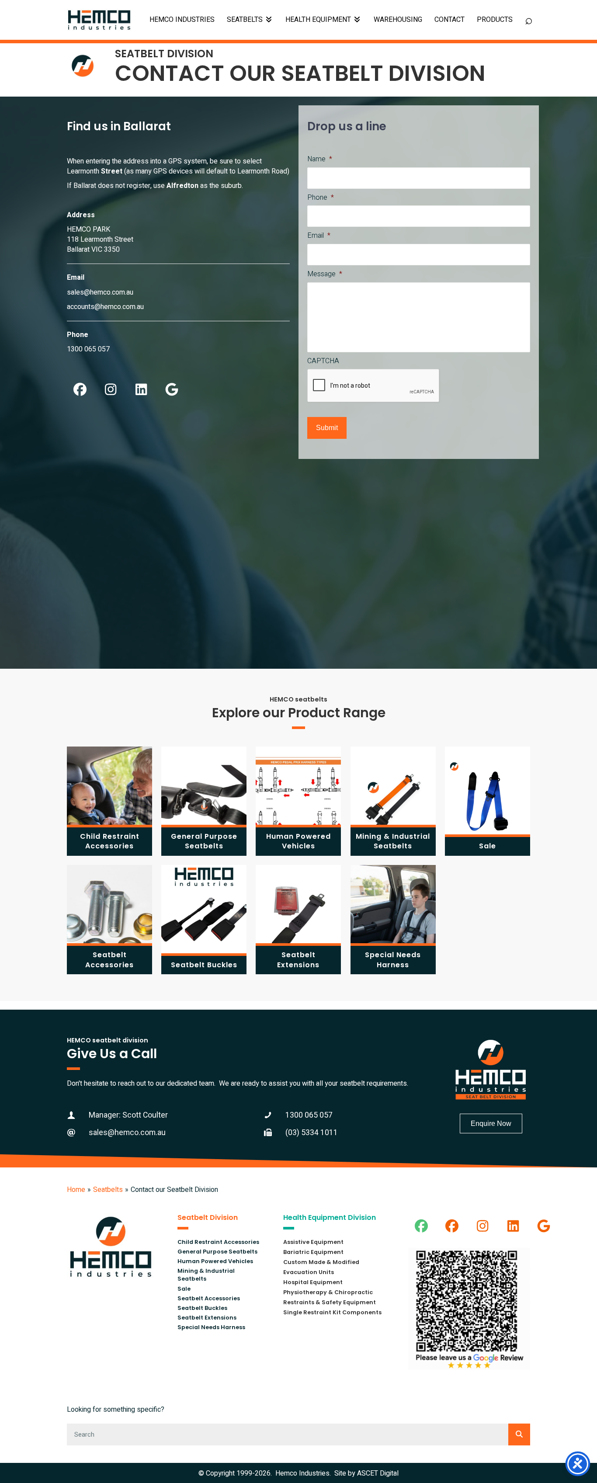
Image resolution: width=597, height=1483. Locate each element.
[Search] (519, 1434)
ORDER (495, 20)
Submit (327, 427)
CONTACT (449, 19)
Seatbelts (108, 1190)
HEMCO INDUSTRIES (182, 19)
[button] (80, 389)
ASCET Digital (378, 1473)
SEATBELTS (245, 19)
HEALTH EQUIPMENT (319, 19)
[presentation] (373, 386)
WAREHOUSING (398, 19)
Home (76, 1190)
